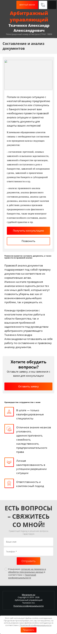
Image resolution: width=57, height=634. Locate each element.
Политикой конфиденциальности (22, 576)
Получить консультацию (28, 230)
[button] (27, 5)
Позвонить (28, 241)
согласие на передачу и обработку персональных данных (27, 570)
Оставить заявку (28, 386)
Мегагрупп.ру (28, 594)
